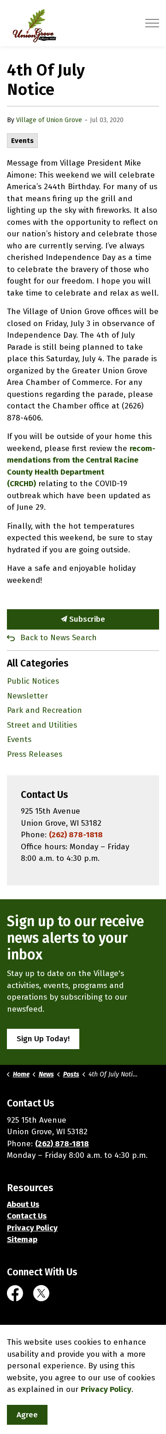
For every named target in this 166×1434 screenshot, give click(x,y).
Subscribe (86, 619)
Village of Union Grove (49, 120)
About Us (23, 1204)
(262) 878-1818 (76, 835)
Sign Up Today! (43, 1039)
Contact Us (27, 1216)
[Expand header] (152, 23)
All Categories (38, 663)
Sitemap (22, 1239)
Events (22, 140)
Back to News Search (58, 638)
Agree (27, 1415)
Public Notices (33, 681)
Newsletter (27, 696)
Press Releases (34, 754)
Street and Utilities (42, 725)
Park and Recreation (44, 710)
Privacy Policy (32, 1228)
